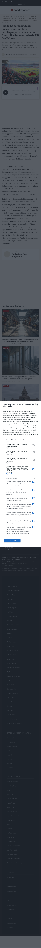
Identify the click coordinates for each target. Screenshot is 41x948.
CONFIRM (12, 540)
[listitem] (20, 440)
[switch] (33, 445)
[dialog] (20, 474)
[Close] (37, 405)
